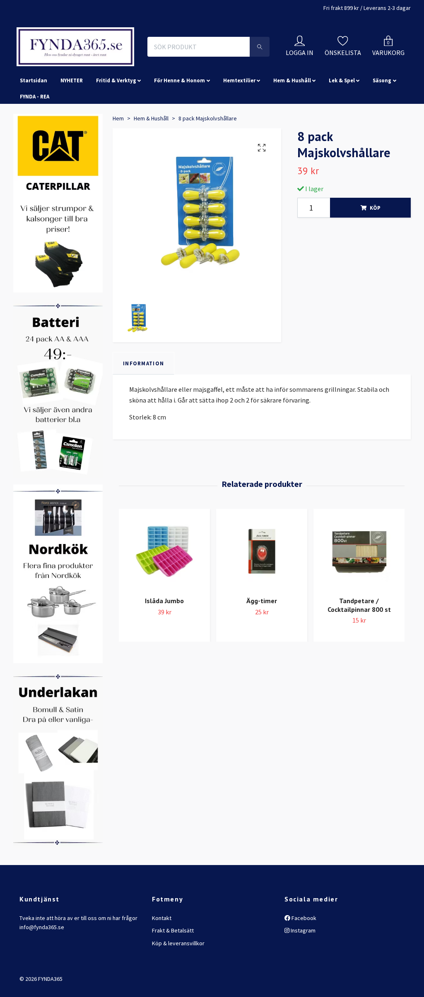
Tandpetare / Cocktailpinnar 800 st (359, 664)
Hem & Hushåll (292, 140)
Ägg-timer (261, 660)
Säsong (382, 140)
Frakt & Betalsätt (173, 990)
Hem (118, 178)
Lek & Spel (342, 140)
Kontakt (161, 977)
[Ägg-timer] (262, 610)
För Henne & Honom (179, 140)
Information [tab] (143, 422)
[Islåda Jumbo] (164, 610)
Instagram (302, 990)
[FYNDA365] (130, 65)
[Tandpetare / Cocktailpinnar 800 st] (359, 610)
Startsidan (33, 140)
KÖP (375, 267)
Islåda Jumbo (164, 660)
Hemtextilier (239, 140)
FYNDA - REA (34, 156)
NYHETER (71, 140)
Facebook (303, 977)
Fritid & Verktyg (116, 140)
